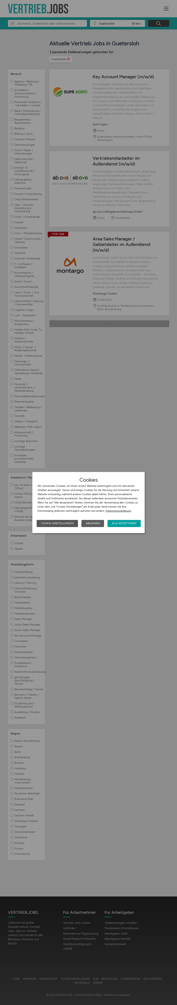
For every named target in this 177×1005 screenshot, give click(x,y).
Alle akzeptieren (124, 523)
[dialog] (88, 502)
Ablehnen (93, 523)
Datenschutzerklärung (118, 510)
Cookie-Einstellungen (57, 523)
